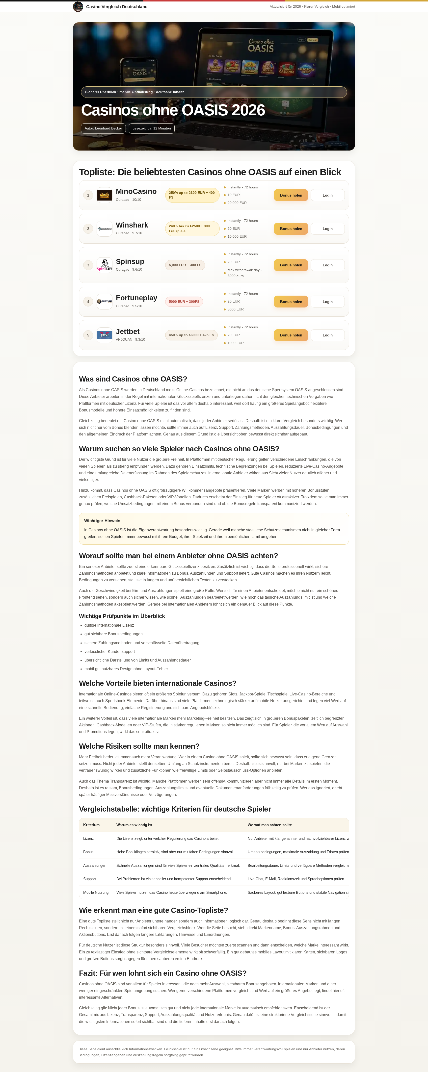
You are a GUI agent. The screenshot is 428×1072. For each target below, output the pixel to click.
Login (328, 195)
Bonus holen (291, 195)
